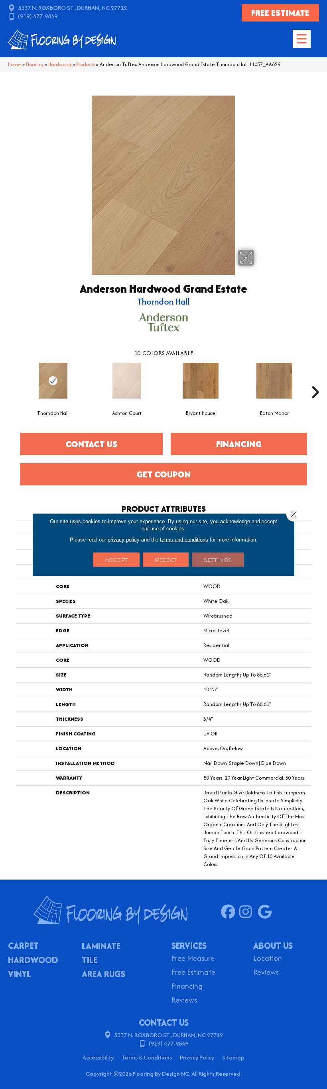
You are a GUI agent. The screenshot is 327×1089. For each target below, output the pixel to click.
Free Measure (193, 959)
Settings (218, 559)
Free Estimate (193, 973)
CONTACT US (164, 1022)
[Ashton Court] (127, 381)
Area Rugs (103, 974)
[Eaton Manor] (274, 381)
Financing (187, 986)
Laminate (101, 946)
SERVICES (189, 945)
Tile (89, 960)
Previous (12, 380)
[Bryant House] (200, 381)
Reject (166, 559)
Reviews (184, 1000)
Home (14, 64)
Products (85, 64)
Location (267, 959)
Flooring (34, 64)
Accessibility (98, 1057)
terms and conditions (184, 539)
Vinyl (19, 974)
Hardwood (59, 64)
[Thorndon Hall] (53, 381)
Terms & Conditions (147, 1057)
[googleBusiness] (267, 912)
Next (315, 380)
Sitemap (233, 1057)
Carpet (23, 946)
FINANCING (239, 444)
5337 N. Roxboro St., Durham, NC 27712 (72, 8)
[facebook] (230, 912)
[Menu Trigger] (302, 39)
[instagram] (248, 912)
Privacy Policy (197, 1057)
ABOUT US (273, 945)
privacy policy (124, 539)
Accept (116, 559)
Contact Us (91, 444)
